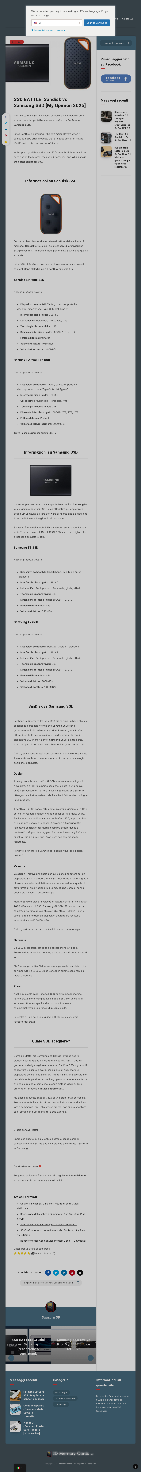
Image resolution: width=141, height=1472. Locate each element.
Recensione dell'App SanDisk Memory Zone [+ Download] (53, 1240)
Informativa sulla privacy (69, 1464)
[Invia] (128, 43)
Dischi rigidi (17, 42)
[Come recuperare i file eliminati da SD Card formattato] (15, 1409)
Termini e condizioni (88, 1464)
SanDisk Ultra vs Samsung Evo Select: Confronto (48, 1224)
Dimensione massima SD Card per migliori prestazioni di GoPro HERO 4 (122, 120)
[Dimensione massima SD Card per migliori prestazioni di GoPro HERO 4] (106, 116)
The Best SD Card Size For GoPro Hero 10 (122, 137)
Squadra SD (51, 1317)
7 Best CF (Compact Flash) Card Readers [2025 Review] (33, 1428)
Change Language (96, 22)
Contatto (127, 18)
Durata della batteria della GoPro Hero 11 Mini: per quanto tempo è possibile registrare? (122, 157)
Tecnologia (61, 1404)
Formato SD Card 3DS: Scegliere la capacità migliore (33, 1395)
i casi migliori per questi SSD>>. (39, 433)
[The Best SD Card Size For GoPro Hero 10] (106, 137)
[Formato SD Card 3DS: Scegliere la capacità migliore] (15, 1395)
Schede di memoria (65, 1398)
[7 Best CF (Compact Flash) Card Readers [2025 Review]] (15, 1426)
